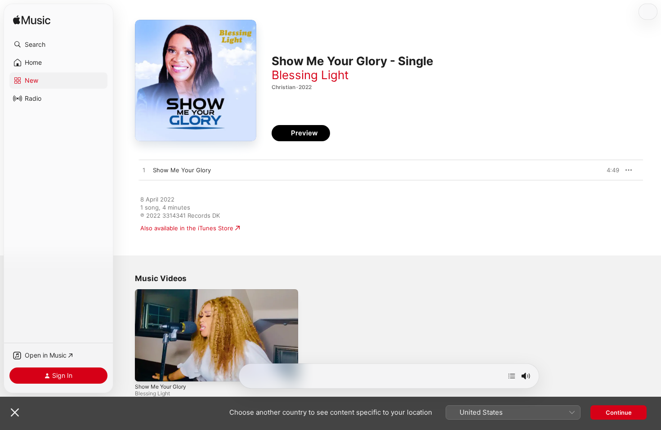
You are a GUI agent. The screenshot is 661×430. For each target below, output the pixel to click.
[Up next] (511, 376)
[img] (31, 20)
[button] (58, 44)
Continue (619, 412)
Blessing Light (310, 75)
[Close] (15, 412)
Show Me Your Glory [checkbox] (182, 170)
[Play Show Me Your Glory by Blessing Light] (144, 170)
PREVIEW (609, 170)
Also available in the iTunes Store (186, 228)
